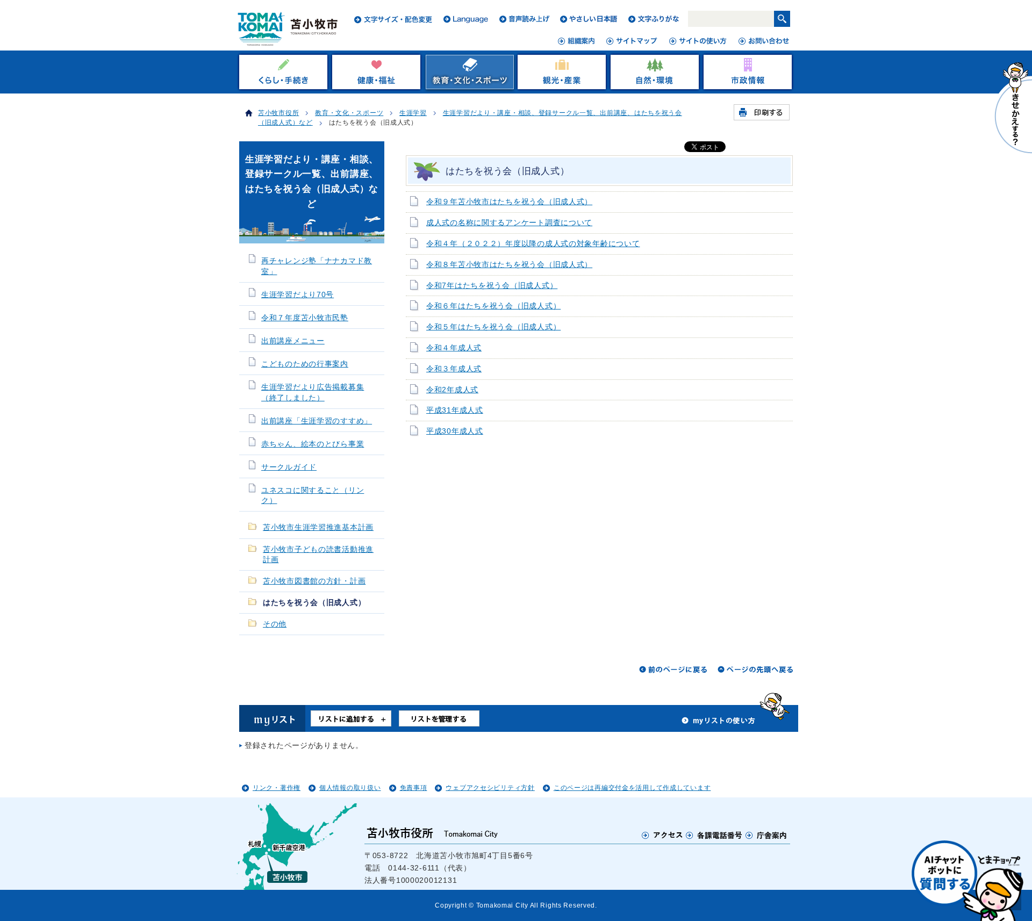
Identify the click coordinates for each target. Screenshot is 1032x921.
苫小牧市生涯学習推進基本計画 (318, 527)
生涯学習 (413, 113)
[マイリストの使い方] (718, 723)
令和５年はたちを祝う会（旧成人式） (493, 327)
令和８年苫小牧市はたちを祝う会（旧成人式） (509, 265)
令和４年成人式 (454, 348)
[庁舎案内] (766, 835)
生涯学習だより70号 (297, 295)
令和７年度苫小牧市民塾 (304, 318)
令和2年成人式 (452, 390)
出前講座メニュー (293, 341)
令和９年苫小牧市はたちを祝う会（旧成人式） (509, 202)
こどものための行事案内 (304, 364)
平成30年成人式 (454, 431)
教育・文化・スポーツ (349, 113)
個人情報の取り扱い (350, 788)
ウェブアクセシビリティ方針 (490, 788)
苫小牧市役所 (278, 113)
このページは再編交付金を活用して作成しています (632, 788)
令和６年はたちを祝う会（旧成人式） (493, 306)
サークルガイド (289, 467)
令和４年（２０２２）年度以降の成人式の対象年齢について (533, 244)
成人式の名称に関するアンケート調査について (509, 223)
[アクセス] (662, 835)
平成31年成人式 (454, 410)
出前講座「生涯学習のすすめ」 (316, 421)
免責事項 (413, 788)
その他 (274, 624)
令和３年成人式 (454, 369)
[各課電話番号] (714, 835)
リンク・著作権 (276, 788)
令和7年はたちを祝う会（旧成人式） (491, 286)
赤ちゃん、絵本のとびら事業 (312, 444)
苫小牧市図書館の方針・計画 (314, 581)
